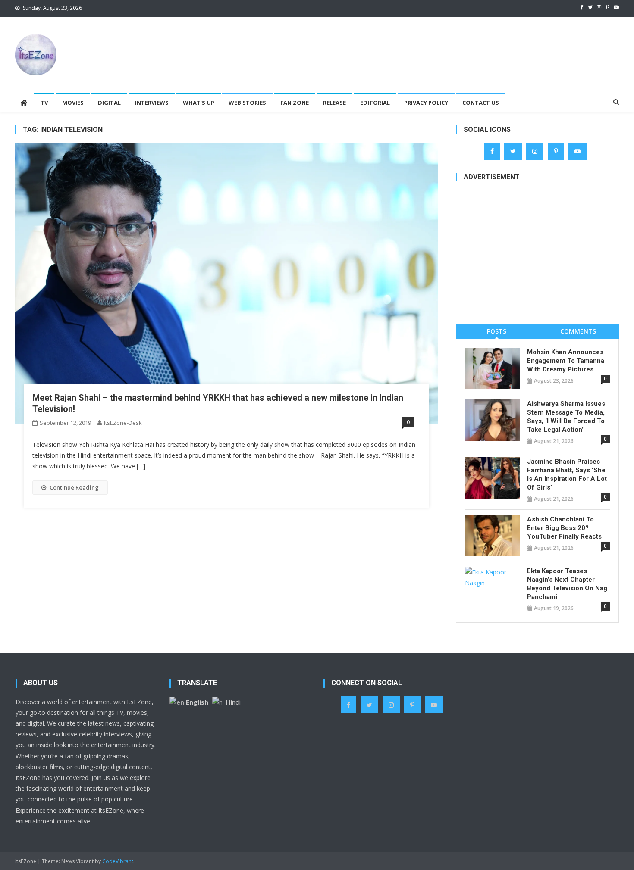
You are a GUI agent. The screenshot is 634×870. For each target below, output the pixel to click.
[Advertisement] (462, 44)
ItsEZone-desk (123, 423)
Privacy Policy (426, 102)
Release (334, 102)
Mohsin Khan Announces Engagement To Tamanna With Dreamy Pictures (565, 360)
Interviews (152, 102)
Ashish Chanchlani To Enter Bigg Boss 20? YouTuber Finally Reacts (564, 527)
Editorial (375, 102)
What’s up (198, 102)
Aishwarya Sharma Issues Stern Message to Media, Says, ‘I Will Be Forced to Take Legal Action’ (566, 416)
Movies (73, 102)
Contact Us (480, 102)
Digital (109, 102)
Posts (496, 331)
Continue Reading (74, 487)
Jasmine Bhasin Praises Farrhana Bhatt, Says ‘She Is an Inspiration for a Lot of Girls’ (567, 474)
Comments (578, 331)
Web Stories (247, 102)
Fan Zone (294, 102)
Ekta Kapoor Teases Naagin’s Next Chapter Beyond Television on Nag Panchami (567, 584)
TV (44, 102)
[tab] (496, 331)
